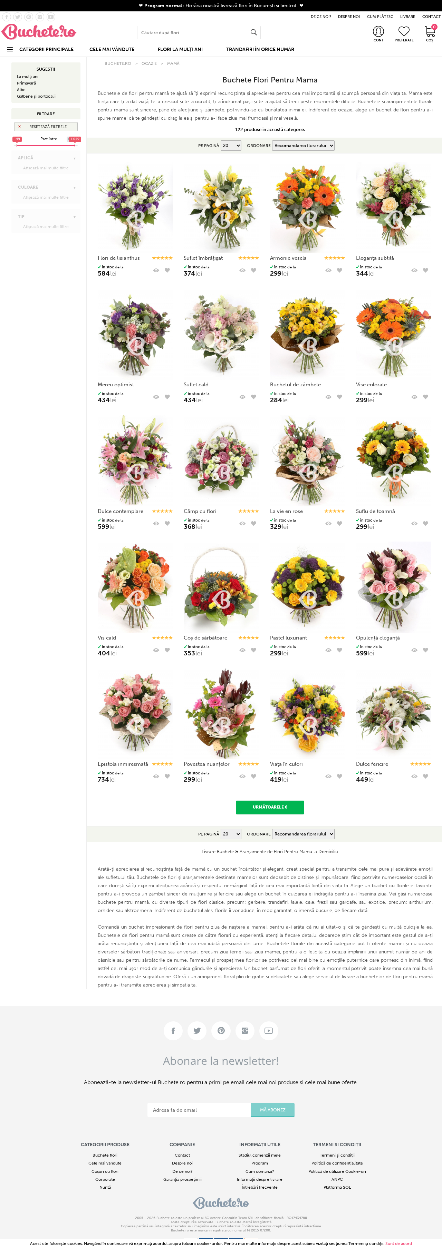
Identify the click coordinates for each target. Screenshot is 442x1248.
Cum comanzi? (260, 1171)
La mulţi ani (27, 76)
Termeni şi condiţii (365, 1243)
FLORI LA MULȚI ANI (180, 49)
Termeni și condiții (337, 1155)
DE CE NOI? (321, 16)
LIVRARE (407, 16)
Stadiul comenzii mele (260, 1155)
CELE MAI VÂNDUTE (111, 49)
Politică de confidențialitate (337, 1163)
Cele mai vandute (105, 1163)
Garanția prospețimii (182, 1179)
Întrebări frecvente (260, 1187)
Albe (21, 89)
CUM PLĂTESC (380, 16)
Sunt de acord (398, 1243)
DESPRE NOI (349, 16)
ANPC (337, 1179)
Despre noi (182, 1163)
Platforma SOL (337, 1187)
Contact (182, 1155)
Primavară (26, 83)
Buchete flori (105, 1155)
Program (259, 1163)
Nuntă (105, 1187)
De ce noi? (182, 1171)
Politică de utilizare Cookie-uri (337, 1171)
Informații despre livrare (259, 1179)
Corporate (105, 1179)
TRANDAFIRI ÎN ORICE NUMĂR (260, 49)
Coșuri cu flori (105, 1171)
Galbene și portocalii (36, 96)
